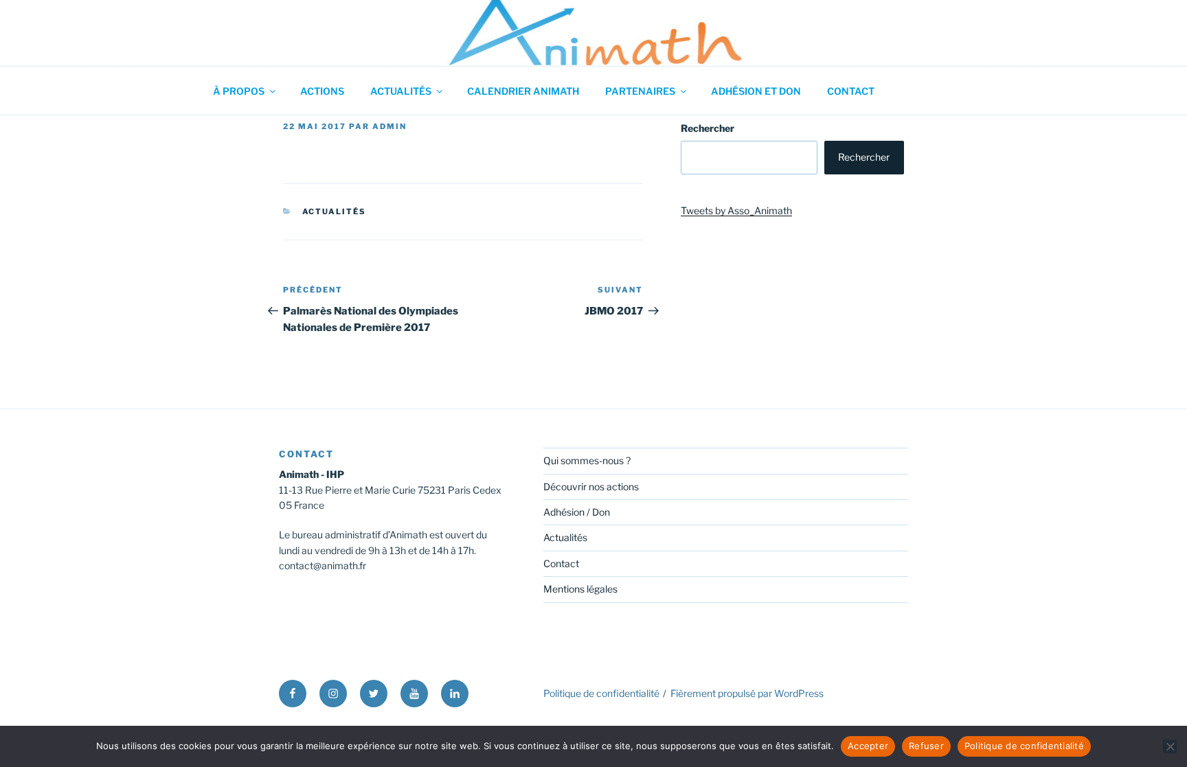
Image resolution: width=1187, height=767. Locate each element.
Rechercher (707, 128)
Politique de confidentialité (601, 693)
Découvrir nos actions (591, 486)
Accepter (868, 745)
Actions (322, 91)
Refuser (926, 745)
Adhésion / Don (576, 512)
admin (389, 126)
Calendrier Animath (523, 91)
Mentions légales (580, 589)
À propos (238, 91)
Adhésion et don (756, 91)
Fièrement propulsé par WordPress (747, 693)
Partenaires (640, 91)
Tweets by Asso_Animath (736, 210)
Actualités (400, 91)
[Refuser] (1170, 746)
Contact (850, 91)
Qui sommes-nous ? (587, 460)
